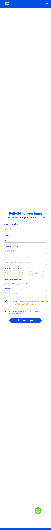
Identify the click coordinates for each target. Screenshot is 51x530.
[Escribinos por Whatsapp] (38, 510)
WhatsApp (16, 313)
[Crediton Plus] (7, 4)
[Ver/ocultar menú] (47, 4)
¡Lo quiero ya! (26, 320)
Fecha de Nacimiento (13, 268)
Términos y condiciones (27, 302)
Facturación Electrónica (26, 304)
